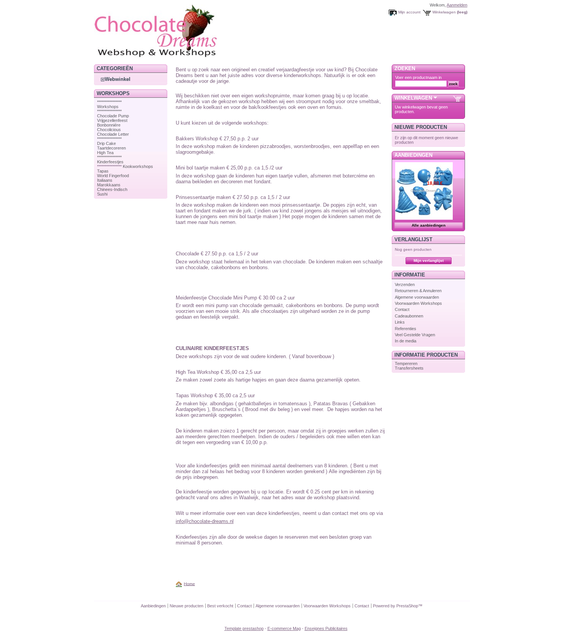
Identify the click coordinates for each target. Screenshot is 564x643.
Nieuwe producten (420, 127)
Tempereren (406, 363)
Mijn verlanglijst (429, 260)
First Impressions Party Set (438, 169)
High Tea (105, 152)
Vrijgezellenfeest (112, 120)
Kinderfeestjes (110, 162)
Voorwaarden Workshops (418, 303)
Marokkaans (108, 185)
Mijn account (409, 12)
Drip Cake (106, 143)
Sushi (102, 194)
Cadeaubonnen (409, 316)
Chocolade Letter (113, 134)
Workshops (108, 106)
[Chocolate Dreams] (170, 59)
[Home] (180, 583)
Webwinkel (117, 79)
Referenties (405, 328)
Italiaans (104, 180)
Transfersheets (409, 368)
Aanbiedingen (413, 155)
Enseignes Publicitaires (326, 628)
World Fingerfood (113, 175)
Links (400, 322)
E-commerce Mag (284, 628)
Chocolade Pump (113, 115)
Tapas (103, 171)
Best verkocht (220, 606)
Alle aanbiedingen (428, 225)
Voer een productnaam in (418, 77)
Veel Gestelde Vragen (415, 334)
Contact (402, 309)
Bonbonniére (108, 125)
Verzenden (405, 284)
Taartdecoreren (111, 148)
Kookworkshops (138, 166)
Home (189, 583)
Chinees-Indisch (112, 189)
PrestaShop (407, 606)
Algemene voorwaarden (417, 297)
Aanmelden (457, 5)
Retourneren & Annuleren (418, 290)
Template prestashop (244, 628)
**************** (109, 102)
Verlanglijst (413, 239)
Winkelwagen (444, 12)
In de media (405, 341)
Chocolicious (109, 129)
